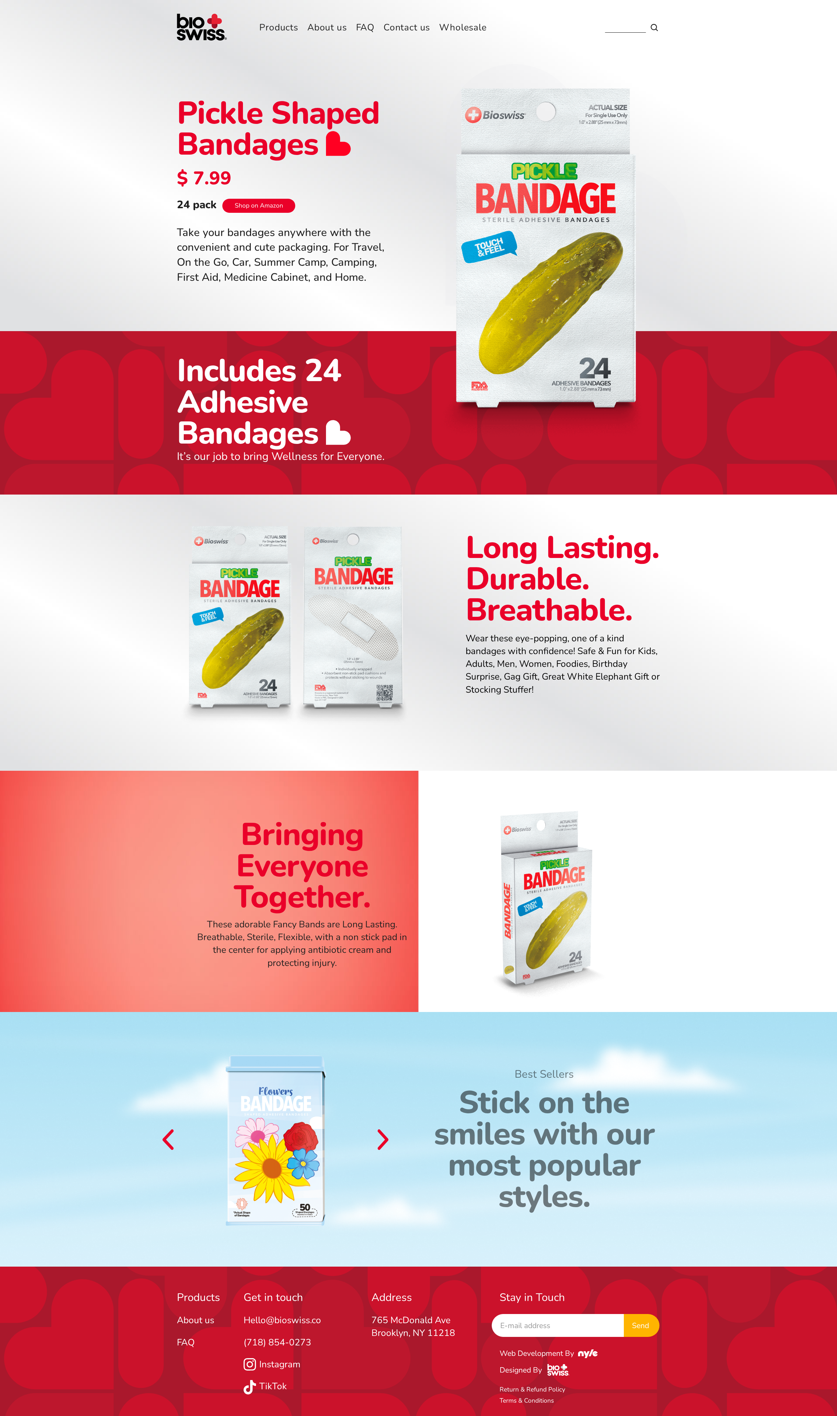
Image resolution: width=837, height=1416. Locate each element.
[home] (202, 28)
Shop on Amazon (259, 205)
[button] (168, 1139)
